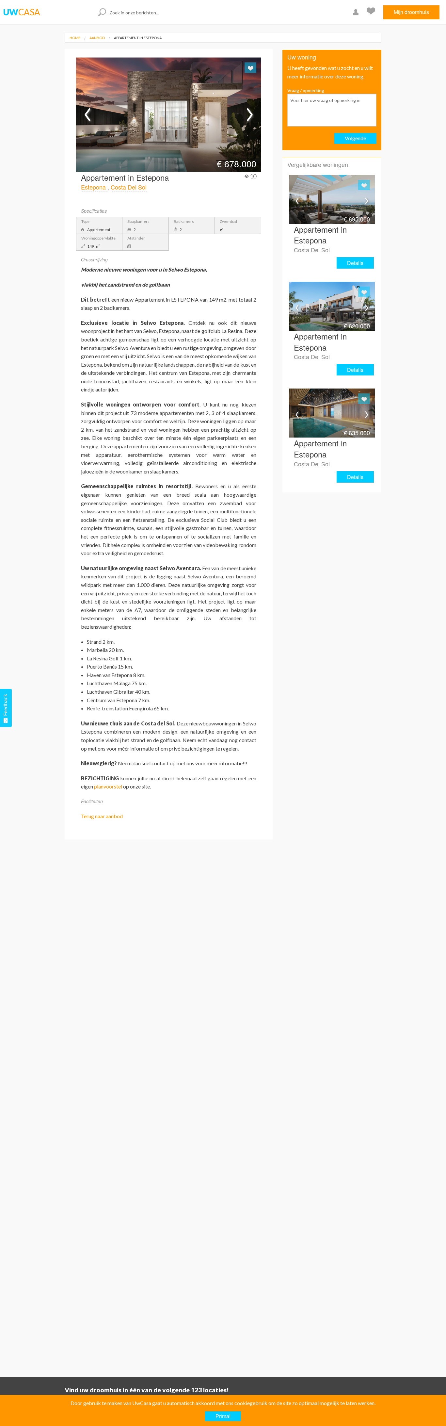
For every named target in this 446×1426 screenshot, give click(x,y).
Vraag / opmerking (305, 90)
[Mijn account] (356, 12)
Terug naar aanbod (102, 816)
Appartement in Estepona (138, 38)
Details (355, 263)
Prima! (223, 1416)
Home (75, 38)
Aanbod (97, 38)
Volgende (355, 138)
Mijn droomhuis (411, 12)
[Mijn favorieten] (372, 12)
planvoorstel (108, 786)
